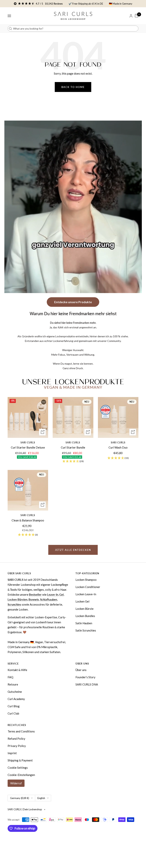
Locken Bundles (85, 616)
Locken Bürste (84, 608)
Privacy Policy (17, 746)
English (41, 798)
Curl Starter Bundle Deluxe (28, 447)
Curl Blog (14, 706)
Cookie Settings (18, 767)
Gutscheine (15, 691)
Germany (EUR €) (19, 798)
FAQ (10, 677)
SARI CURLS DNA (86, 684)
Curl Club (13, 713)
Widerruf (16, 783)
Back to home (73, 87)
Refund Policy (16, 738)
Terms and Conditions (21, 731)
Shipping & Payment (20, 760)
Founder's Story (85, 677)
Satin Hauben (83, 623)
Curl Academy (16, 699)
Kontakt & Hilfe (17, 670)
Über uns (80, 670)
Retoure (13, 684)
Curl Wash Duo (118, 447)
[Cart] (136, 15)
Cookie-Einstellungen (21, 775)
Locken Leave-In (85, 594)
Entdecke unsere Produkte (73, 302)
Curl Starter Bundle (73, 447)
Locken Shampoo (86, 579)
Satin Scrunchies (85, 630)
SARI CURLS (28, 442)
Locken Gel (82, 601)
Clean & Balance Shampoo (28, 520)
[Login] (131, 15)
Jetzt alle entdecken (73, 549)
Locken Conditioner (87, 587)
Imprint (12, 753)
